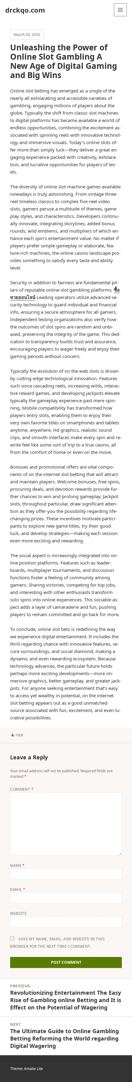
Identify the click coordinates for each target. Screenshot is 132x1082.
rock (19, 735)
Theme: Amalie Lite (26, 1068)
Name (17, 865)
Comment (21, 789)
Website (18, 913)
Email (17, 889)
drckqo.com (25, 9)
